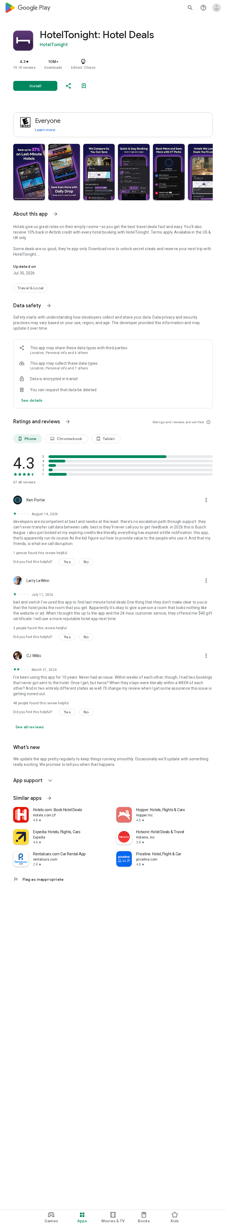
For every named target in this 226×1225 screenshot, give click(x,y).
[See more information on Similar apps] (49, 798)
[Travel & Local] (30, 288)
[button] (29, 172)
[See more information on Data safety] (48, 305)
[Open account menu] (216, 7)
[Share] (68, 85)
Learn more (45, 129)
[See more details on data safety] (32, 400)
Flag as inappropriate (38, 879)
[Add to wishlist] (83, 85)
